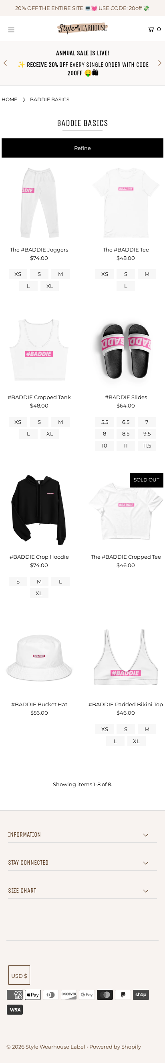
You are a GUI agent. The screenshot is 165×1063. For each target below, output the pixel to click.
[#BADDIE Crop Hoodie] (39, 510)
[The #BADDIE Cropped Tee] (126, 510)
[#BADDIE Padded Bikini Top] (126, 657)
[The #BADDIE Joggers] (39, 203)
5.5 (104, 422)
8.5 (125, 433)
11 (126, 445)
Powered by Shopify (115, 1046)
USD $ (19, 976)
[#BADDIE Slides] (126, 350)
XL (49, 286)
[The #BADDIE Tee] (126, 203)
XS (17, 274)
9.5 (147, 433)
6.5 (125, 422)
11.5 (147, 445)
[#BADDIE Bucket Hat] (39, 657)
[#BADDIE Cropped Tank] (39, 350)
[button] (82, 148)
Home (9, 99)
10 (104, 445)
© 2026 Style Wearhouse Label (45, 1046)
